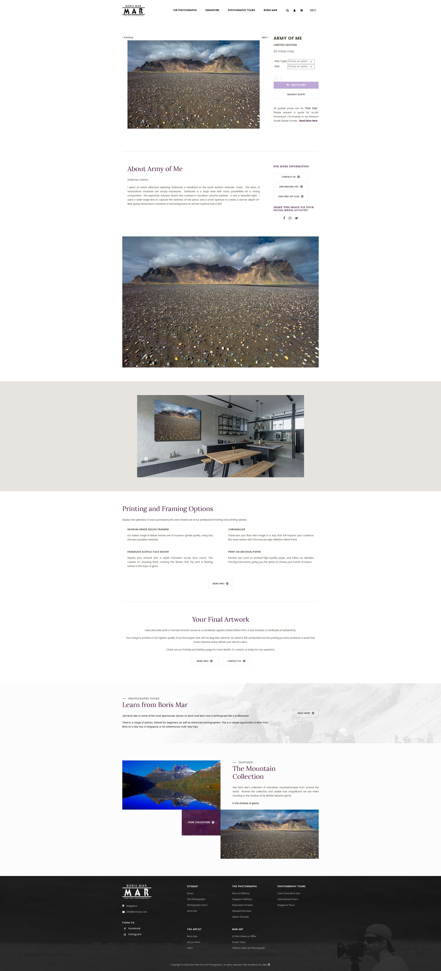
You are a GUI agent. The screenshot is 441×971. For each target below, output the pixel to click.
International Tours (288, 899)
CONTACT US (289, 177)
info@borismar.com (136, 911)
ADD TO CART (298, 85)
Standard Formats (241, 911)
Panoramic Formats (242, 905)
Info (313, 10)
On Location (193, 942)
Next (264, 37)
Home (190, 893)
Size (276, 66)
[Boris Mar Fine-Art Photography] (133, 10)
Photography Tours (197, 905)
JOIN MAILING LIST (289, 186)
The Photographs (196, 899)
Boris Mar (192, 911)
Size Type (280, 61)
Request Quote (296, 94)
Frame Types (239, 942)
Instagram (134, 934)
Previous (128, 37)
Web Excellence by (255, 965)
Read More (304, 713)
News (190, 948)
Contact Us (234, 661)
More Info (218, 583)
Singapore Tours (286, 905)
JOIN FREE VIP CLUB (288, 196)
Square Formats (240, 916)
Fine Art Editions (241, 893)
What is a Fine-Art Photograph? (248, 948)
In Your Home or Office (244, 936)
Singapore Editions (242, 899)
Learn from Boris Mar (289, 893)
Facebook (134, 928)
